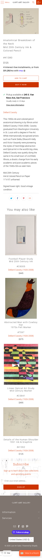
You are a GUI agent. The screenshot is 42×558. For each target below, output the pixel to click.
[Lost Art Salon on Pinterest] (27, 527)
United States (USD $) (20, 539)
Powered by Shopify (29, 546)
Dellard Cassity (10, 112)
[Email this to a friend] (29, 198)
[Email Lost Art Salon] (14, 527)
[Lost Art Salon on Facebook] (19, 527)
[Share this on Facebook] (17, 198)
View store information (15, 105)
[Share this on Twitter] (11, 198)
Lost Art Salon (16, 546)
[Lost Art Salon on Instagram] (23, 527)
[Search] (33, 2)
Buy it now (21, 85)
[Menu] (1, 2)
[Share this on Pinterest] (23, 198)
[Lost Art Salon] (21, 2)
